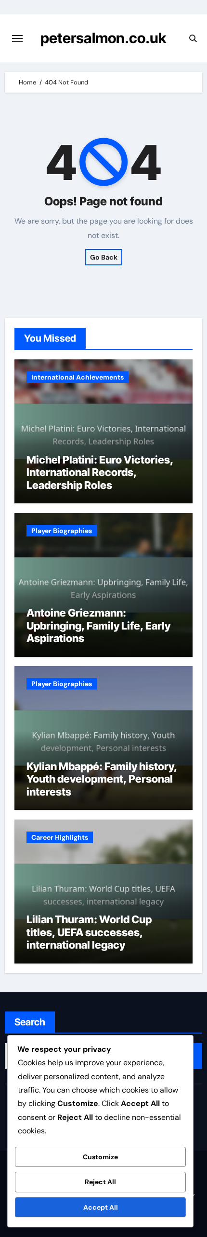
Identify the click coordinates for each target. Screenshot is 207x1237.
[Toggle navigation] (17, 38)
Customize (100, 1157)
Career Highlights (59, 837)
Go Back (103, 257)
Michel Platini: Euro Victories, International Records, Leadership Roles (99, 472)
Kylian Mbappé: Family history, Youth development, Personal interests (101, 779)
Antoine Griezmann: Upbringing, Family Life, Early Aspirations (98, 625)
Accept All (100, 1207)
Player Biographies (61, 530)
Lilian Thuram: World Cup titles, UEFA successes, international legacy (89, 932)
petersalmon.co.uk (103, 38)
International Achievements (77, 377)
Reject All (100, 1182)
